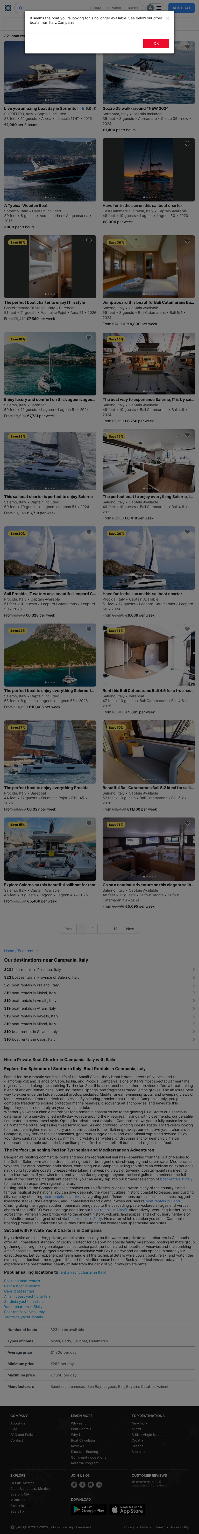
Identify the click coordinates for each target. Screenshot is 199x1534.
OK (156, 43)
